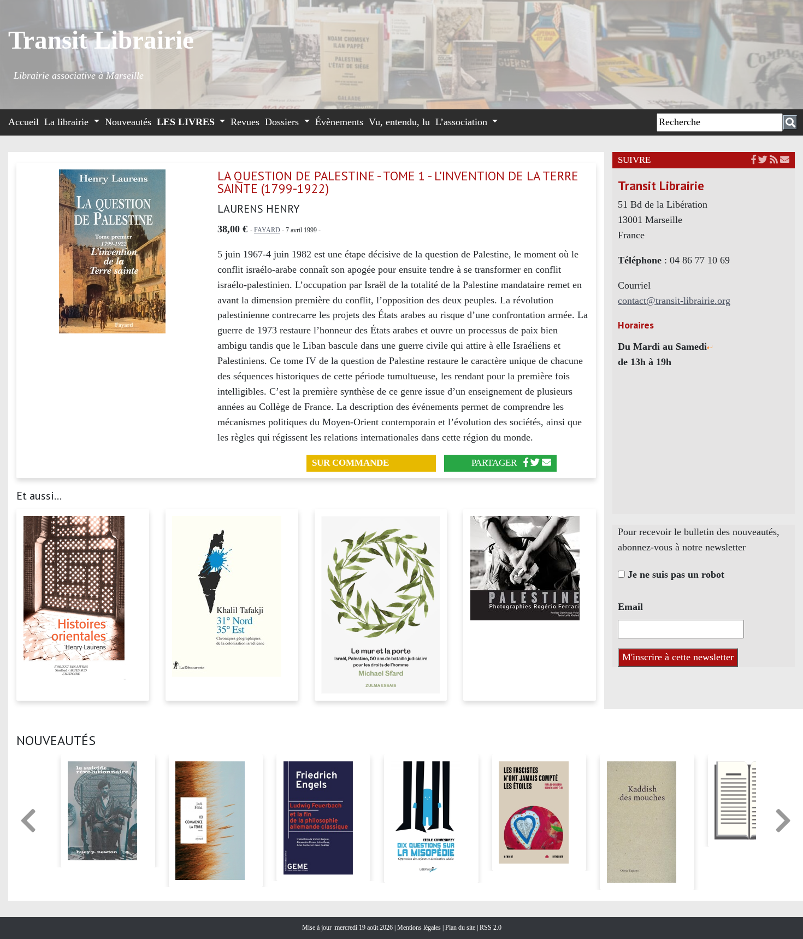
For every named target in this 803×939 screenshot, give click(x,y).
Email (630, 606)
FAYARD (267, 230)
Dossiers (283, 121)
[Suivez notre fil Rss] (774, 160)
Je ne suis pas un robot (674, 574)
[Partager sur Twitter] (535, 462)
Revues (245, 121)
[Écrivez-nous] (546, 462)
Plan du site (461, 927)
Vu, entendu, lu (399, 121)
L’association (462, 121)
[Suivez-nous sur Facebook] (753, 160)
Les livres (187, 121)
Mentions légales (419, 927)
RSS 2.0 (489, 927)
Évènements (339, 121)
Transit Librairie (101, 40)
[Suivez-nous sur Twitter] (762, 160)
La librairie (67, 121)
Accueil (23, 121)
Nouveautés (128, 121)
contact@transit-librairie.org (674, 300)
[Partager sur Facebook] (525, 462)
